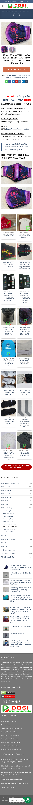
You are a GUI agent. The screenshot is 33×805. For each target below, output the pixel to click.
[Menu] (2, 6)
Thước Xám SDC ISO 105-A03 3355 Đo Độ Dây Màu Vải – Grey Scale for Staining (8, 297)
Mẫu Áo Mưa (5, 487)
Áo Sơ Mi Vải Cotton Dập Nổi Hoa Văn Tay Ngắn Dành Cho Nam (8, 456)
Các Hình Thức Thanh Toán (10, 746)
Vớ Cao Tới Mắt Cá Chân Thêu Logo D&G (24, 362)
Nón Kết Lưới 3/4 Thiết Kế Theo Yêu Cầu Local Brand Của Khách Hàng (8, 331)
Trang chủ (5, 11)
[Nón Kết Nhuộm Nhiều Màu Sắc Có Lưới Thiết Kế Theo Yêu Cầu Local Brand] (24, 316)
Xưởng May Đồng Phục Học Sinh (12, 728)
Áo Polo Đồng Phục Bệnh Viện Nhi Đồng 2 (24, 235)
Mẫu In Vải (4, 501)
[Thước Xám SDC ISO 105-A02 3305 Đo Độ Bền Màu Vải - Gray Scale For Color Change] (24, 281)
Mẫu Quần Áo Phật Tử (8, 539)
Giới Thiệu (20, 1)
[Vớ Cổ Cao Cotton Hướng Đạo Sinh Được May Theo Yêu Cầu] (24, 408)
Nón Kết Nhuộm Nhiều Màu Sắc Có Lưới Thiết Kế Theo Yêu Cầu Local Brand (24, 331)
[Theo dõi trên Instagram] (6, 701)
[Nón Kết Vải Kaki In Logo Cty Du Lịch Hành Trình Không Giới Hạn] (24, 251)
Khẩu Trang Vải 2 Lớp (25, 11)
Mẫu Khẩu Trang (13, 11)
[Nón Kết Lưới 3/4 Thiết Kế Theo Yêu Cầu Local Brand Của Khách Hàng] (8, 316)
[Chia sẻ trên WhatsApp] (6, 81)
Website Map (5, 725)
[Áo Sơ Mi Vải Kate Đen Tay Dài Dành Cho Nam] (24, 440)
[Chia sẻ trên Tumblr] (26, 81)
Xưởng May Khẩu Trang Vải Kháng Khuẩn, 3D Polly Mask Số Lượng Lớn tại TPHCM (16, 146)
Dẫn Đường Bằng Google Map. (11, 749)
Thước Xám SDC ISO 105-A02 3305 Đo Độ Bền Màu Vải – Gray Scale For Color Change (24, 298)
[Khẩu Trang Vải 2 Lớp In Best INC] (8, 222)
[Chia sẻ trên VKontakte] (19, 81)
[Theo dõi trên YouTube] (19, 701)
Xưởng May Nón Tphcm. (9, 732)
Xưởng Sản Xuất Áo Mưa (9, 739)
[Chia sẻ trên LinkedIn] (23, 81)
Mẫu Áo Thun (5, 494)
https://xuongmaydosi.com (13, 779)
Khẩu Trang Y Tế (8, 532)
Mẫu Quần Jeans (6, 543)
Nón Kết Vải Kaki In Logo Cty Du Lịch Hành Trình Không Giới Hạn (24, 265)
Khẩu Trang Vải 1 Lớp (9, 524)
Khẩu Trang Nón (8, 516)
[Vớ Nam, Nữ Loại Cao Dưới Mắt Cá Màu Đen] (8, 408)
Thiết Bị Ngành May (7, 557)
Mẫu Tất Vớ (5, 546)
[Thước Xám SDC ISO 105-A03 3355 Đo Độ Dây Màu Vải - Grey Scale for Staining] (8, 281)
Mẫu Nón (4, 536)
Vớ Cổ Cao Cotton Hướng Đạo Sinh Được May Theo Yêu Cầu (25, 423)
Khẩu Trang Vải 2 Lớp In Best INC (8, 235)
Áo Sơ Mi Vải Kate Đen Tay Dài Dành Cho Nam (24, 454)
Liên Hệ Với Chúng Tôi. (9, 721)
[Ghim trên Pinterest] (16, 81)
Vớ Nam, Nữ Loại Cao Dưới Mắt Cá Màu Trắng (8, 392)
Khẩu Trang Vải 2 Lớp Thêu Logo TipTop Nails (8, 264)
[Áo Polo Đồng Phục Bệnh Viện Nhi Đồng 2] (24, 222)
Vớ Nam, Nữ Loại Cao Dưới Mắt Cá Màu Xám (24, 392)
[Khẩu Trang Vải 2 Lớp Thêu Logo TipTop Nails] (8, 251)
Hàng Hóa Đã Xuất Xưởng (10, 483)
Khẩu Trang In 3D (13, 75)
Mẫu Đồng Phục (6, 497)
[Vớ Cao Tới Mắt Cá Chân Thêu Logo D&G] (24, 348)
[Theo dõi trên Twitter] (9, 701)
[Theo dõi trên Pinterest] (12, 701)
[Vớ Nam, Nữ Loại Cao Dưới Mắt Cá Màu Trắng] (8, 379)
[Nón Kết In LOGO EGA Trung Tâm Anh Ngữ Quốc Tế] (8, 348)
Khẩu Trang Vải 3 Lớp (9, 529)
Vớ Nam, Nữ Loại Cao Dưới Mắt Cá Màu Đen (8, 421)
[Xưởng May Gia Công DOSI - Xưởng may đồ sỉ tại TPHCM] (17, 6)
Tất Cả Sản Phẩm (10, 1)
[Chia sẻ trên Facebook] (9, 81)
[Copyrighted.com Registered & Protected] (8, 697)
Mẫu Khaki (4, 504)
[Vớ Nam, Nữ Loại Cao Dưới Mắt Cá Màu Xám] (24, 379)
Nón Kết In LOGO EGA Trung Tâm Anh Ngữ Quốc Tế (8, 363)
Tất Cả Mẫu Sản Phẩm (21, 77)
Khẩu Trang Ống (8, 518)
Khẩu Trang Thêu (8, 521)
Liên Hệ (26, 1)
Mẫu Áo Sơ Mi (6, 490)
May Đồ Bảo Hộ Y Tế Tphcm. (10, 742)
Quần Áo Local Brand (8, 550)
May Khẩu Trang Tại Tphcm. (10, 735)
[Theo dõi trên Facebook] (3, 701)
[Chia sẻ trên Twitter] (13, 81)
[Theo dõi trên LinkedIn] (16, 701)
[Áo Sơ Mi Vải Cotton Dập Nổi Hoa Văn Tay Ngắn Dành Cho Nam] (8, 440)
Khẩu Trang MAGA (8, 513)
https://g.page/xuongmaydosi (17, 129)
